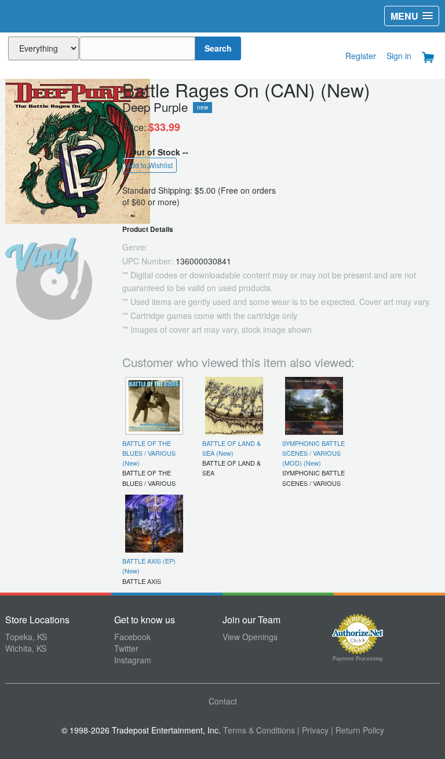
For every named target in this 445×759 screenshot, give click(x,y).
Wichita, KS (25, 648)
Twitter (126, 648)
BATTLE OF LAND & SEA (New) (231, 447)
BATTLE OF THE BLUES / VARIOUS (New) (149, 453)
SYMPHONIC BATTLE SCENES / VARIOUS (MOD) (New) (313, 453)
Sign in (398, 55)
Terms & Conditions (259, 730)
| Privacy (313, 730)
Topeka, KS (26, 636)
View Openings (250, 636)
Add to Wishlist (149, 165)
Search (218, 48)
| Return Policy (357, 730)
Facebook (132, 636)
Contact (223, 701)
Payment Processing (357, 659)
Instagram (132, 660)
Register (360, 55)
